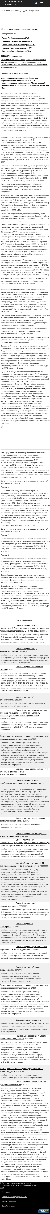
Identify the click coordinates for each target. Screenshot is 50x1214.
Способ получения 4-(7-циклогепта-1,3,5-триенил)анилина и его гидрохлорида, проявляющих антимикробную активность (25, 628)
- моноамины (11, 56)
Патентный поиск (10, 4)
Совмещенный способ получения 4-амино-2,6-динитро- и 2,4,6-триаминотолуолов (24, 772)
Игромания (6, 1192)
